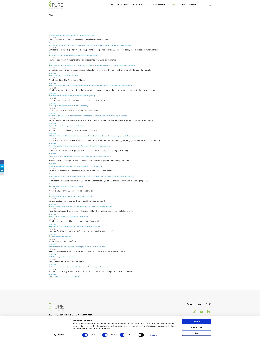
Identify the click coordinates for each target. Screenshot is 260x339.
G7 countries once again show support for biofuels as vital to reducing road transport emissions (91, 271)
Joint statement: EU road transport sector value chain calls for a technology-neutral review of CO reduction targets (100, 70)
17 (75, 277)
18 (77, 277)
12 (64, 277)
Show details (152, 335)
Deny (197, 333)
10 (60, 277)
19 (79, 277)
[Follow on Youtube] (201, 312)
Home (112, 5)
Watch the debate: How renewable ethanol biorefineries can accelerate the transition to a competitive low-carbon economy (103, 90)
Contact (192, 5)
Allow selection (196, 327)
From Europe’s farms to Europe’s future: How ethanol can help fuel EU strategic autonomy (88, 150)
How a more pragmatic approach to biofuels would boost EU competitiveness (83, 171)
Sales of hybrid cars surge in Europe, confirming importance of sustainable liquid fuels (87, 251)
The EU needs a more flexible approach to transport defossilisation (78, 40)
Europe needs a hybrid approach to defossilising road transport (77, 201)
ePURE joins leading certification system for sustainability (74, 110)
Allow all (197, 321)
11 (62, 277)
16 (73, 277)
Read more (52, 43)
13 (66, 277)
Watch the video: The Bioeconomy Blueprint (68, 80)
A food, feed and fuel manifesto (62, 241)
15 (71, 277)
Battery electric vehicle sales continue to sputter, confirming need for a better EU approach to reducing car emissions (101, 120)
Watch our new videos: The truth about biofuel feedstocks (74, 221)
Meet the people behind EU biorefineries (66, 261)
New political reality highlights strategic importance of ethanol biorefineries (82, 60)
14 (68, 277)
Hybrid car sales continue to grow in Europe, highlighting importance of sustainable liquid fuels (91, 211)
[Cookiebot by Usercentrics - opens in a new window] (59, 335)
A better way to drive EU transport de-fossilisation (71, 191)
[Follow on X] (194, 312)
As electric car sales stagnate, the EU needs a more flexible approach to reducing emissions (89, 160)
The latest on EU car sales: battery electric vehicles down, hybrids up (79, 100)
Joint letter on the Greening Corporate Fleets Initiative (73, 130)
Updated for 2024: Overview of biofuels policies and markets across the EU (81, 231)
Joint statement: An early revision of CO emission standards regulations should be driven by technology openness (99, 181)
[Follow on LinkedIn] (208, 312)
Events (183, 5)
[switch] (105, 335)
